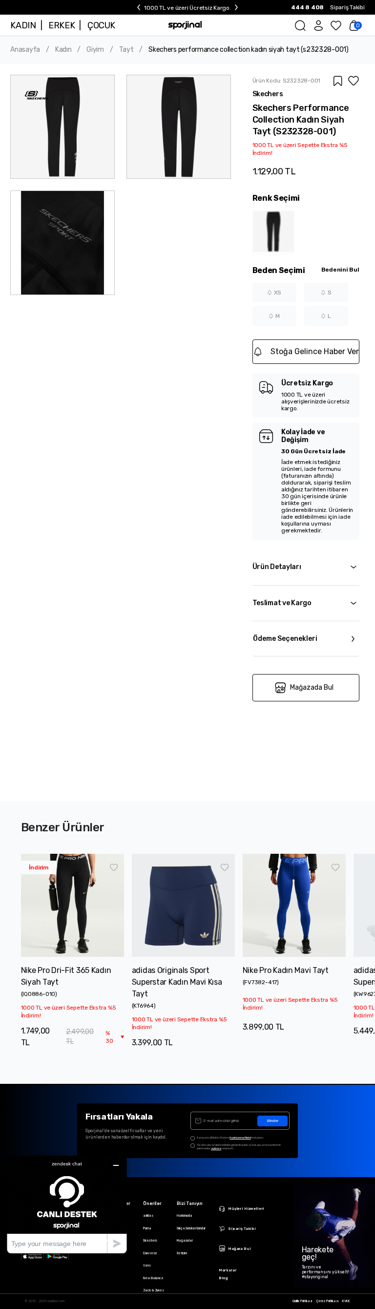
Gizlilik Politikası (302, 1301)
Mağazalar (185, 1241)
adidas (148, 1216)
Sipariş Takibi (347, 7)
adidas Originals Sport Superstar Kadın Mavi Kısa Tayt (177, 982)
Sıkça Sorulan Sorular (191, 1228)
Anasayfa (25, 50)
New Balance (153, 1278)
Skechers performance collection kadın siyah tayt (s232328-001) (248, 50)
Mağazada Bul (311, 687)
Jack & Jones (153, 1290)
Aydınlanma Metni (239, 1137)
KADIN (23, 25)
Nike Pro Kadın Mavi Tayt (286, 970)
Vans (146, 1265)
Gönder (272, 1121)
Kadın (63, 50)
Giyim (95, 50)
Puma (147, 1228)
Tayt (126, 50)
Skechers (150, 1241)
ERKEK (61, 25)
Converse (150, 1253)
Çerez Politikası (327, 1301)
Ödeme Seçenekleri (285, 638)
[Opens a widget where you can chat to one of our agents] (66, 1204)
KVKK (346, 1301)
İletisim (182, 1253)
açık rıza (216, 1148)
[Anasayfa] (185, 25)
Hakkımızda (184, 1216)
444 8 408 (307, 7)
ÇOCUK (101, 25)
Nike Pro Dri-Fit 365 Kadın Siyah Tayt (66, 976)
